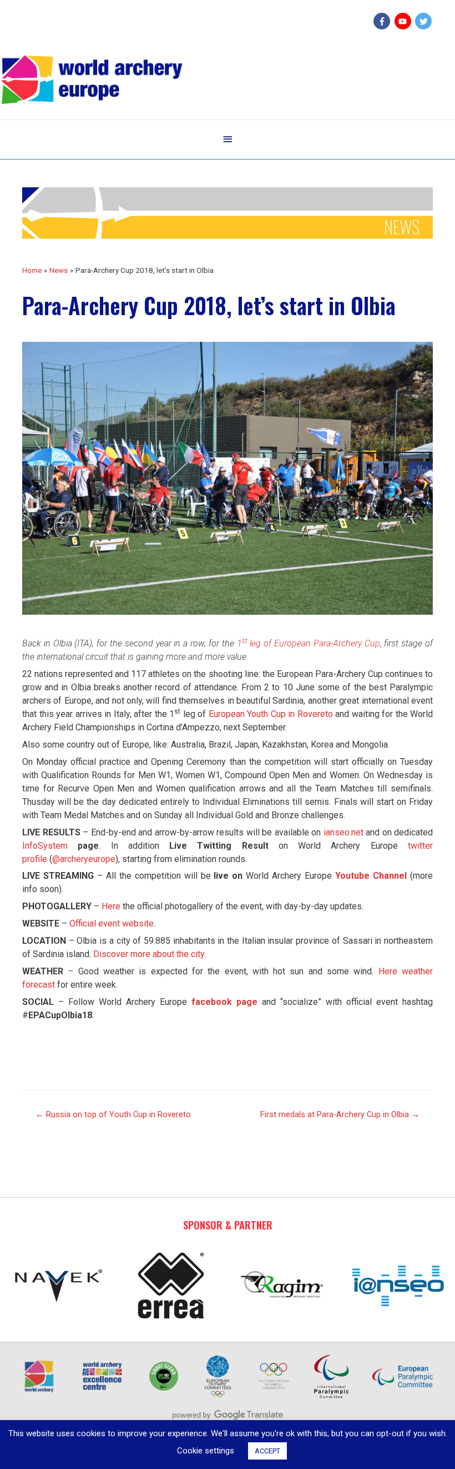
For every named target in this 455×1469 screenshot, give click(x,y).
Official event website (111, 923)
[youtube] (404, 21)
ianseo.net (343, 832)
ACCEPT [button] (267, 1451)
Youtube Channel (371, 875)
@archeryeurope (83, 859)
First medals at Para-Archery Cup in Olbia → (339, 1114)
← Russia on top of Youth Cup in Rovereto (113, 1114)
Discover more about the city (148, 954)
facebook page (224, 1002)
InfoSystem (45, 845)
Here (111, 906)
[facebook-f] (383, 21)
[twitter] (424, 21)
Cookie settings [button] (205, 1451)
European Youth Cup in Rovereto (271, 714)
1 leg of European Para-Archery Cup (308, 643)
